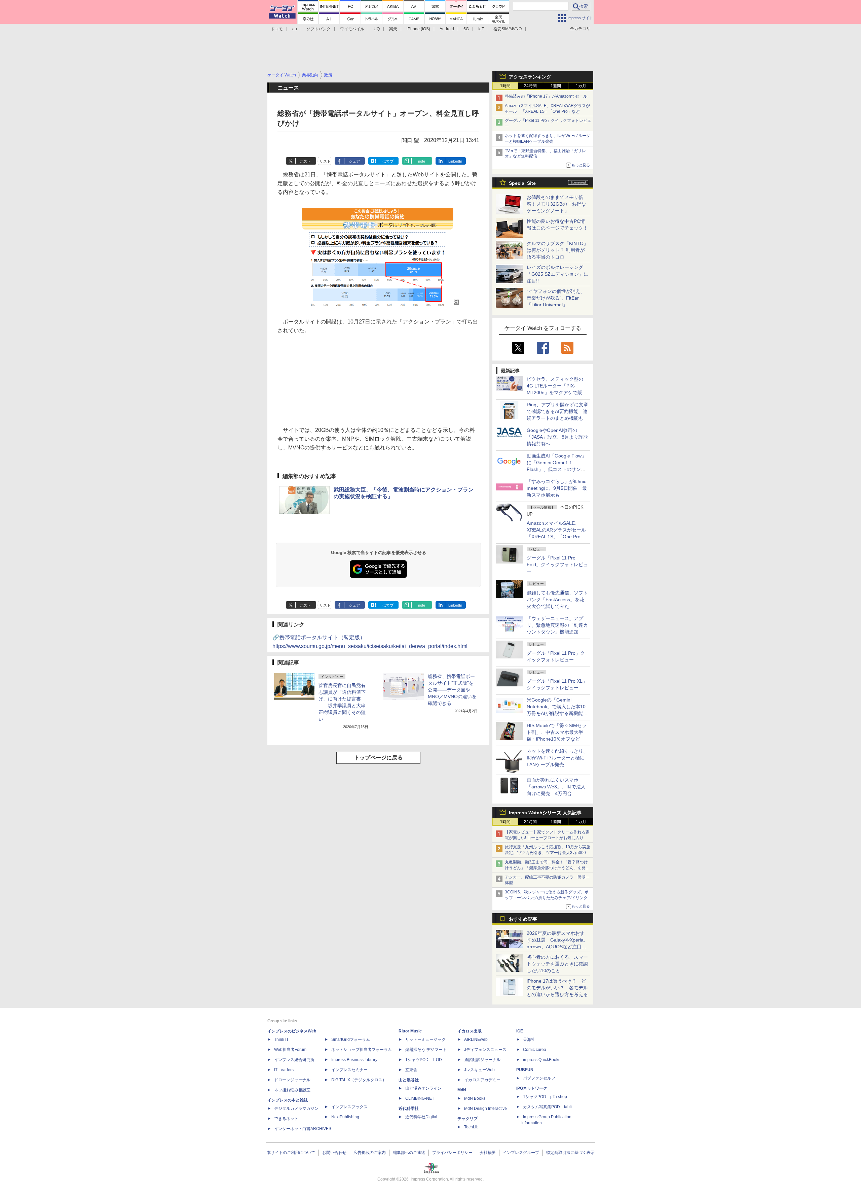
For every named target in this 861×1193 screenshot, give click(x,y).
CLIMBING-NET (419, 1098)
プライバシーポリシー (452, 1152)
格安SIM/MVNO (507, 29)
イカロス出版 (469, 1031)
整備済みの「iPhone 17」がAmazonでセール (546, 96)
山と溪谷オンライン (423, 1088)
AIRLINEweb (476, 1039)
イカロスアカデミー (482, 1080)
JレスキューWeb (479, 1069)
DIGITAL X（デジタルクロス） (358, 1080)
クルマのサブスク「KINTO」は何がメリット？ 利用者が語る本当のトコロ (557, 250)
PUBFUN (524, 1069)
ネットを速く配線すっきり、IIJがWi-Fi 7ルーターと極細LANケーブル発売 (557, 757)
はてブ (388, 161)
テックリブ (467, 1118)
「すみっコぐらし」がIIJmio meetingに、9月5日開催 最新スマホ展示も (557, 488)
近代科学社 (409, 1108)
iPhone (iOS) (418, 29)
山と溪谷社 (409, 1080)
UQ (377, 29)
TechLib (471, 1127)
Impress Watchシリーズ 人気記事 (545, 812)
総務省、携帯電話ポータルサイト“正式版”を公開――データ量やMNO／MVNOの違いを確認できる (452, 690)
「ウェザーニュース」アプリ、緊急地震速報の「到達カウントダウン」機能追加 (557, 625)
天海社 (529, 1039)
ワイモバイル (352, 29)
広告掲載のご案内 (369, 1152)
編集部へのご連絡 (409, 1152)
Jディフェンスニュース (485, 1049)
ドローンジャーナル (292, 1080)
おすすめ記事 (523, 919)
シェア (354, 161)
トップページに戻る (378, 757)
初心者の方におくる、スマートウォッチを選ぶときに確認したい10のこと (557, 963)
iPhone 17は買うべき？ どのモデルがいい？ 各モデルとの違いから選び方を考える (557, 987)
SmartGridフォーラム (350, 1039)
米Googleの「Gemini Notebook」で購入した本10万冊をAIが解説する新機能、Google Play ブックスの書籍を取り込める (557, 713)
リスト (325, 161)
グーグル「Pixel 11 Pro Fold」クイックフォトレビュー (557, 564)
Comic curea (534, 1049)
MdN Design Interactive (485, 1108)
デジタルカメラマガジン (296, 1108)
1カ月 (581, 85)
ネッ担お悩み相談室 (292, 1090)
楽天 (393, 29)
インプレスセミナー (349, 1069)
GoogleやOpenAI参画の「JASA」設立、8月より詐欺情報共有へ (557, 437)
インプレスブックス (349, 1106)
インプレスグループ (521, 1152)
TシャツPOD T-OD (423, 1059)
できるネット (286, 1118)
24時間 (530, 85)
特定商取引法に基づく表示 (570, 1152)
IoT (481, 29)
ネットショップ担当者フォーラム (361, 1049)
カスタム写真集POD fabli (547, 1106)
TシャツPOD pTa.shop (545, 1096)
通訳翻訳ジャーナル (482, 1059)
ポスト (305, 161)
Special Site (522, 183)
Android (447, 29)
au (294, 29)
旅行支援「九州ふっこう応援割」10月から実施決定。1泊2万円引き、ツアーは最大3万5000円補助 (547, 853)
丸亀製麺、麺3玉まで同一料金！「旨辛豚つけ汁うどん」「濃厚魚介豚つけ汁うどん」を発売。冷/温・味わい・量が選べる (546, 868)
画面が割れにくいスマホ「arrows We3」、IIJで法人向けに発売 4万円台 (556, 786)
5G (466, 29)
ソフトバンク (318, 29)
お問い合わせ (334, 1152)
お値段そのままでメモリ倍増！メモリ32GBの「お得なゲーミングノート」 (556, 204)
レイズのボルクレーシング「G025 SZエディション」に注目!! (557, 274)
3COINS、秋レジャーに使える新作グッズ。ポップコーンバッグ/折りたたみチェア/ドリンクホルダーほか (548, 898)
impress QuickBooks (541, 1059)
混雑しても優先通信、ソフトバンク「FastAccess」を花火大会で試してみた (557, 599)
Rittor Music (410, 1031)
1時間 (505, 85)
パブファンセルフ (539, 1078)
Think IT (281, 1039)
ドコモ (277, 29)
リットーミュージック (425, 1039)
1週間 (556, 85)
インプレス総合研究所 (294, 1059)
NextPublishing (345, 1117)
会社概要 (488, 1152)
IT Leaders (284, 1069)
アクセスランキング (530, 76)
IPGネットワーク (531, 1088)
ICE (519, 1031)
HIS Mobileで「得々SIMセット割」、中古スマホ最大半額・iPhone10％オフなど (557, 732)
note (421, 161)
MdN (461, 1090)
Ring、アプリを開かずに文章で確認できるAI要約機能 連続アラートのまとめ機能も (557, 411)
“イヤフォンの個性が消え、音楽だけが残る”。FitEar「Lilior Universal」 (556, 297)
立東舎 (411, 1069)
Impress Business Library (354, 1059)
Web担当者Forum (290, 1049)
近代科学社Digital (421, 1117)
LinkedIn (455, 161)
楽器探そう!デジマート (426, 1049)
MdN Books (474, 1098)
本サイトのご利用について (291, 1152)
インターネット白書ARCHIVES (302, 1128)
